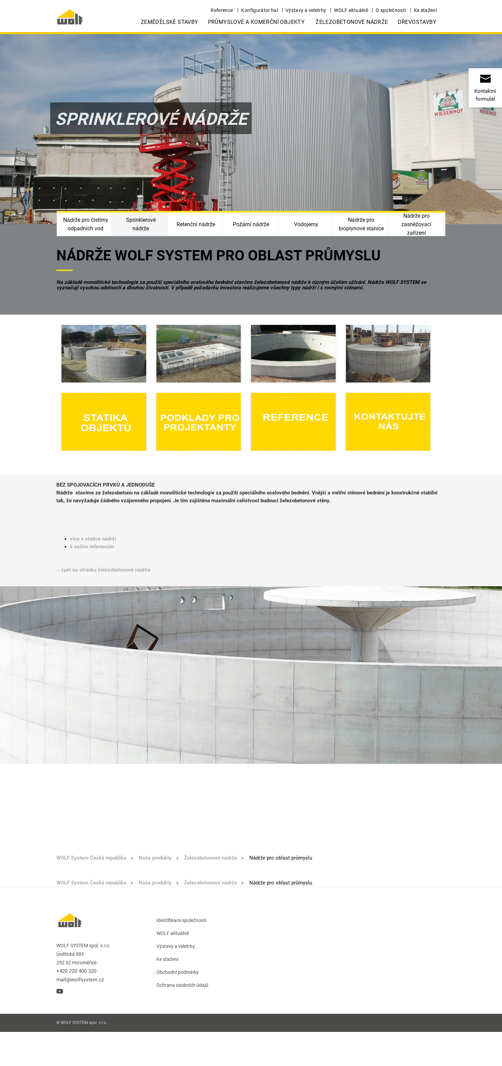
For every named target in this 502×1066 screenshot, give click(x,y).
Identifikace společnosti (181, 920)
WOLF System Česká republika (91, 858)
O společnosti (391, 10)
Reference (222, 10)
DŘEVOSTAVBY (417, 22)
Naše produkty (155, 858)
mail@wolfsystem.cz (80, 980)
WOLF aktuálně (351, 10)
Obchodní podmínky (177, 972)
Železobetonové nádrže (352, 22)
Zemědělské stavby (169, 22)
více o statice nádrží (93, 539)
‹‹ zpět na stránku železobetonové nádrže (103, 570)
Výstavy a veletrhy (305, 10)
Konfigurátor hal (259, 10)
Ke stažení (425, 10)
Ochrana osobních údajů (182, 985)
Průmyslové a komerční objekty (256, 22)
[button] (68, 147)
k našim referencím (92, 547)
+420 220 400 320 (76, 971)
